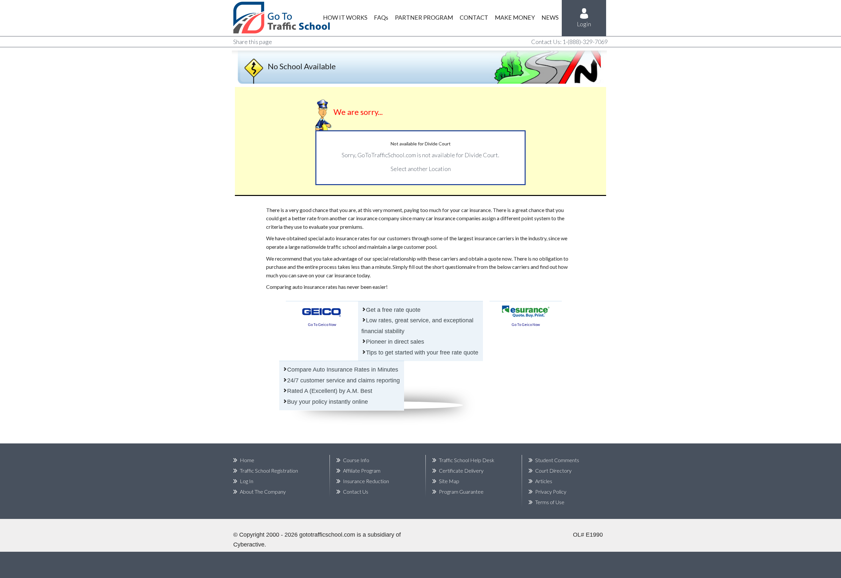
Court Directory (553, 470)
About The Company (263, 491)
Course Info (356, 460)
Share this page (252, 41)
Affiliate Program (361, 470)
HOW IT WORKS (345, 17)
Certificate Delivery (461, 470)
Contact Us (355, 491)
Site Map (449, 481)
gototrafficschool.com (327, 534)
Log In (246, 481)
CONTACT (474, 17)
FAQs (381, 17)
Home (247, 460)
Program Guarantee (461, 491)
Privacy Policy (550, 491)
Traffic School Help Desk (466, 460)
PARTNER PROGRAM (424, 17)
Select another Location (421, 168)
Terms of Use (549, 502)
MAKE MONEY (515, 17)
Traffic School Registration (269, 470)
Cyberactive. (249, 544)
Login (584, 24)
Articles (543, 481)
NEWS (549, 17)
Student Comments (557, 460)
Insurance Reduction (366, 481)
